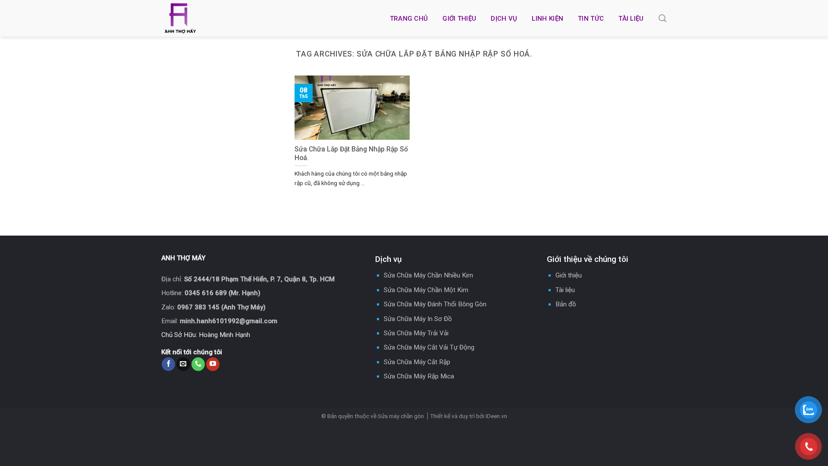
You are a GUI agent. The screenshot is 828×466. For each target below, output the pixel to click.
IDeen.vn (496, 415)
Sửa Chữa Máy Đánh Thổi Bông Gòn (435, 304)
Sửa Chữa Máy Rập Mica (419, 376)
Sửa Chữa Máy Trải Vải (416, 333)
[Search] (662, 18)
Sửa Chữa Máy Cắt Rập (417, 362)
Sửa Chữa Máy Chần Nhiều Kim (428, 275)
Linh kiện (547, 18)
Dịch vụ (504, 18)
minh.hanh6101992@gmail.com (228, 321)
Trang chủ (409, 18)
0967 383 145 (198, 307)
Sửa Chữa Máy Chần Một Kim (426, 290)
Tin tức (591, 18)
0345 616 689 (206, 293)
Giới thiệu (459, 18)
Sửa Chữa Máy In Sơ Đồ (418, 319)
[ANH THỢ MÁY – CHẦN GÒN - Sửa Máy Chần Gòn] (221, 18)
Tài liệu (630, 18)
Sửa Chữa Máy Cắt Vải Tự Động (429, 347)
